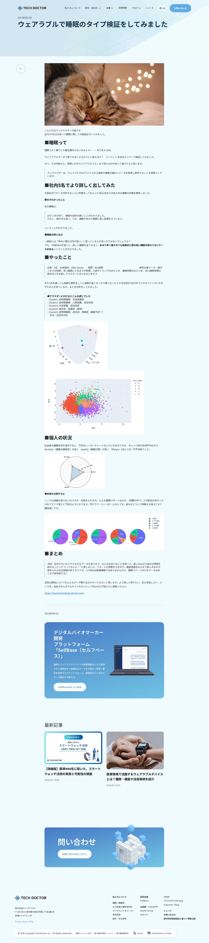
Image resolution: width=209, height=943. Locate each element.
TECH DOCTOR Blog (173, 900)
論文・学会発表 (120, 918)
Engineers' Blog (171, 904)
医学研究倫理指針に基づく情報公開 (179, 918)
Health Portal (146, 910)
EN (163, 8)
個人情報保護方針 (122, 933)
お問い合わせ (170, 914)
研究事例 (117, 914)
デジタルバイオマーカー (123, 910)
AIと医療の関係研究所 (122, 907)
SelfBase (144, 900)
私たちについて (73, 8)
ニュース (149, 7)
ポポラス (144, 914)
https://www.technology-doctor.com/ (64, 593)
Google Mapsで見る (24, 921)
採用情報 (122, 7)
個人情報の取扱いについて (103, 933)
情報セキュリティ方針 (83, 933)
